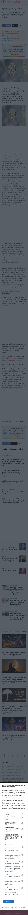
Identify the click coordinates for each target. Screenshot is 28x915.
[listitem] (14, 814)
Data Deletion (5, 907)
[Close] (24, 785)
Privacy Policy (22, 907)
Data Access (14, 907)
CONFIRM (8, 901)
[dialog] (14, 846)
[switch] (22, 817)
